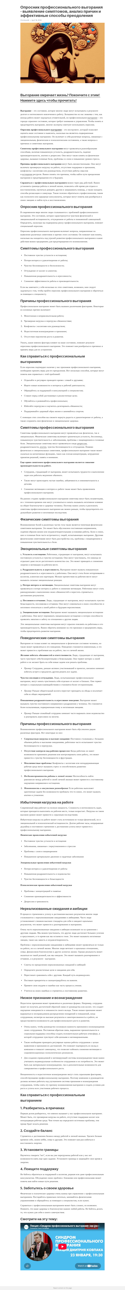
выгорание (92, 117)
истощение (27, 174)
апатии (43, 447)
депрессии (82, 443)
